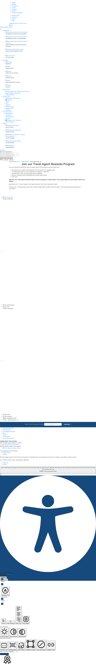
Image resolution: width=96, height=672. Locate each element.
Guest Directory (10, 117)
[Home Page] (11, 25)
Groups (5, 123)
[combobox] (48, 469)
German (14, 11)
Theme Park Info (10, 94)
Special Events (9, 108)
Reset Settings (4, 654)
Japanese (14, 9)
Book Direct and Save (6, 158)
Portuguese (15, 6)
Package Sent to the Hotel (14, 120)
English (14, 2)
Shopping (8, 110)
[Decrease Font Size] (2, 584)
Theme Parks (6, 89)
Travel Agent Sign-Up (8, 438)
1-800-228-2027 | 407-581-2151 (9, 444)
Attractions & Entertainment (13, 98)
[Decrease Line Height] (2, 604)
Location (8, 118)
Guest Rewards (7, 430)
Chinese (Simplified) (17, 12)
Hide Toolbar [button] (4, 579)
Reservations (9, 113)
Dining (7, 101)
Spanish (14, 4)
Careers (5, 435)
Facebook (5, 462)
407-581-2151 (22, 23)
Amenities (5, 60)
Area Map (9, 100)
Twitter (5, 464)
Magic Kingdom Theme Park (13, 93)
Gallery (14, 19)
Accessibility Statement (9, 431)
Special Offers (15, 15)
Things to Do (6, 96)
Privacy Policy (6, 452)
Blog (4, 433)
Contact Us (15, 17)
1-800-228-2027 (13, 23)
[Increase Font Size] (2, 579)
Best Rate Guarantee (8, 428)
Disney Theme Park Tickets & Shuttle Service (18, 91)
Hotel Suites (6, 30)
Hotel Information (7, 111)
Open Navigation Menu (6, 27)
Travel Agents (24, 161)
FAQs (13, 20)
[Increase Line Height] (2, 599)
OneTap (9, 574)
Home (18, 161)
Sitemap (5, 454)
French (13, 7)
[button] (0, 474)
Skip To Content (4, 651)
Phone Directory (10, 122)
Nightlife (8, 105)
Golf (7, 103)
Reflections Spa (10, 106)
